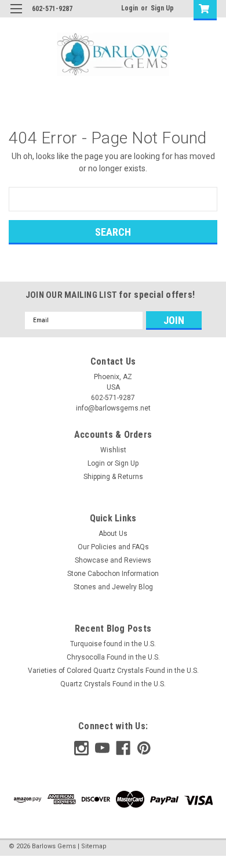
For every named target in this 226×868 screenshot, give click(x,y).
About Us (113, 534)
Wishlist (113, 450)
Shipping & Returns (113, 477)
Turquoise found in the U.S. (113, 644)
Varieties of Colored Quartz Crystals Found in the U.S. (113, 671)
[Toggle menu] (16, 16)
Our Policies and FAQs (113, 547)
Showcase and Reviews (113, 560)
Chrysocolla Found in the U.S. (113, 657)
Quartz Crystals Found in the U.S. (113, 684)
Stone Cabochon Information (113, 574)
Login (129, 8)
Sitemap (94, 846)
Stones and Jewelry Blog (113, 587)
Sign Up (162, 8)
